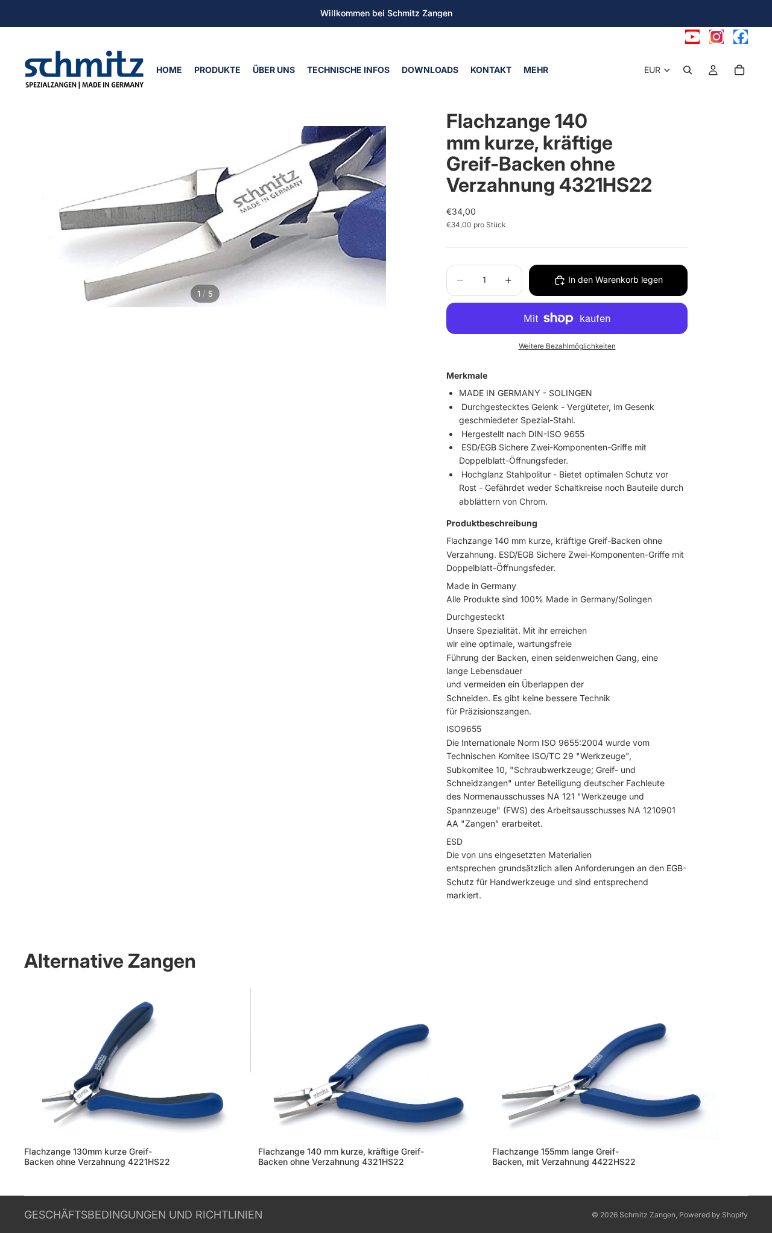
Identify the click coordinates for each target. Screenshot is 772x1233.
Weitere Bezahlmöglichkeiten (567, 346)
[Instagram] (716, 37)
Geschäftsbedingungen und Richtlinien (143, 1214)
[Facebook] (740, 37)
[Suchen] (687, 70)
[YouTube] (692, 37)
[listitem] (535, 70)
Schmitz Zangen (647, 1214)
